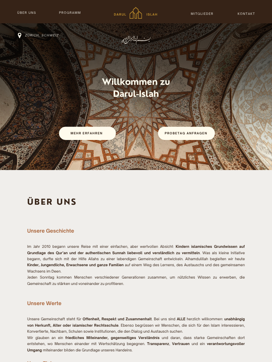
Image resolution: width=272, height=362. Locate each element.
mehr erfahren (86, 133)
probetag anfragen (186, 133)
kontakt (246, 14)
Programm (70, 13)
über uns (26, 13)
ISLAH (152, 15)
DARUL (120, 15)
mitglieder (202, 14)
